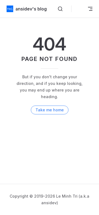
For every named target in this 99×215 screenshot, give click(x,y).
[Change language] (79, 9)
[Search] (60, 9)
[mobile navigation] (90, 9)
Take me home (49, 110)
